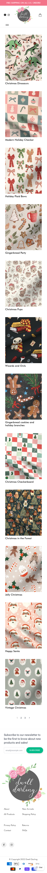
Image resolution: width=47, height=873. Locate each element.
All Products (9, 814)
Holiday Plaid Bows (16, 196)
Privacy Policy (10, 825)
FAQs (24, 830)
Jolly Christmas (13, 594)
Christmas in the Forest (18, 538)
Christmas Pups (14, 309)
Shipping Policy (29, 814)
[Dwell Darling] (23, 15)
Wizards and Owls (15, 365)
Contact (7, 830)
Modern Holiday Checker (19, 139)
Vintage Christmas (15, 707)
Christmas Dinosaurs (17, 83)
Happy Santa (12, 651)
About (6, 809)
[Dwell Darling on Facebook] (5, 15)
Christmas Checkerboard (19, 481)
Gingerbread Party (15, 252)
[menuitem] (40, 15)
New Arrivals (28, 809)
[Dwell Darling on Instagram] (9, 15)
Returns (25, 825)
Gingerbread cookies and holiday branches (19, 424)
